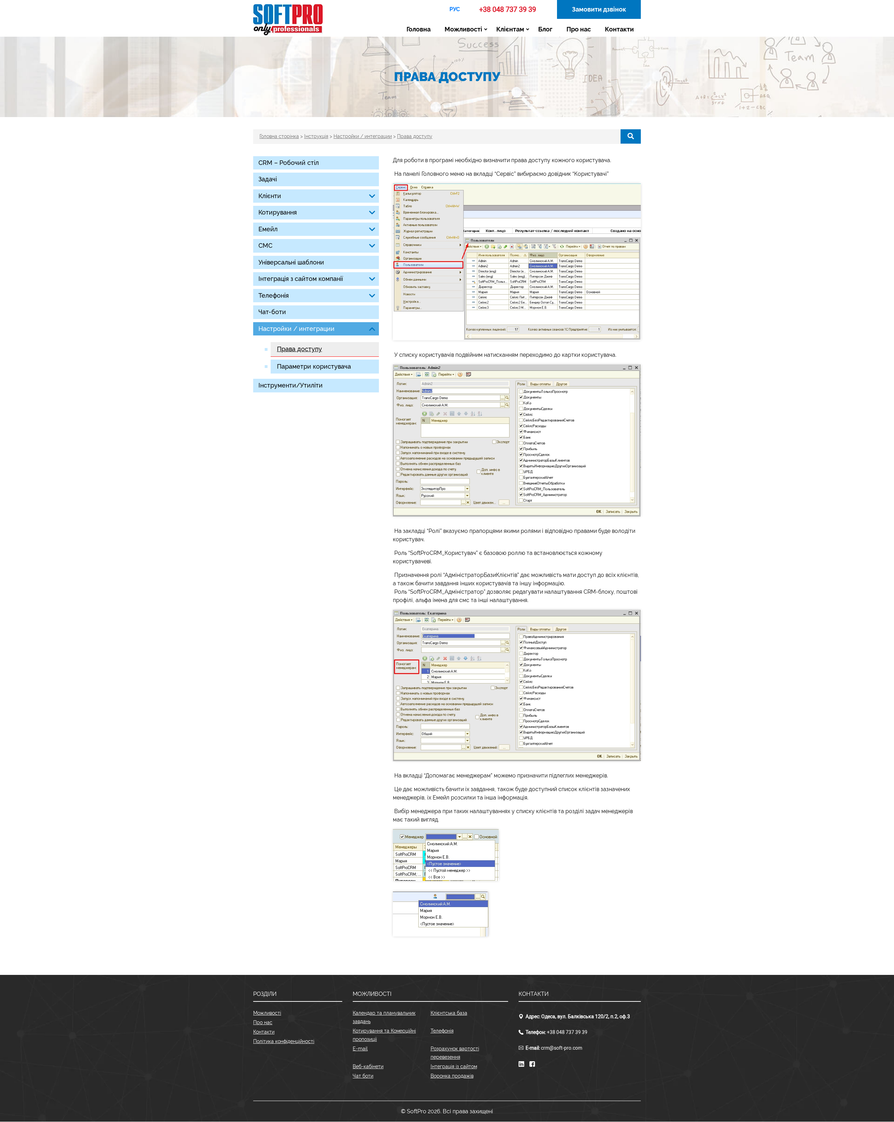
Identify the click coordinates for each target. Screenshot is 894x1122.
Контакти (619, 29)
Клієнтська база (449, 1013)
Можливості (463, 29)
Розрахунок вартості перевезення (455, 1053)
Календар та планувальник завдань (384, 1017)
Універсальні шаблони (291, 262)
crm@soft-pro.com (561, 1048)
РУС (454, 9)
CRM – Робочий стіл (288, 162)
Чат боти (363, 1076)
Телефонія (442, 1031)
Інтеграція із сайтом (454, 1066)
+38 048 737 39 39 (507, 9)
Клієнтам (510, 29)
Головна (418, 29)
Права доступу (299, 349)
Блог (545, 29)
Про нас (578, 29)
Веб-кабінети (368, 1066)
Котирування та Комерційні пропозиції (384, 1035)
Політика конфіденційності (283, 1041)
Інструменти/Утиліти (290, 385)
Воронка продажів (452, 1076)
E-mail (360, 1048)
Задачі (267, 179)
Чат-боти (272, 312)
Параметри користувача (314, 366)
